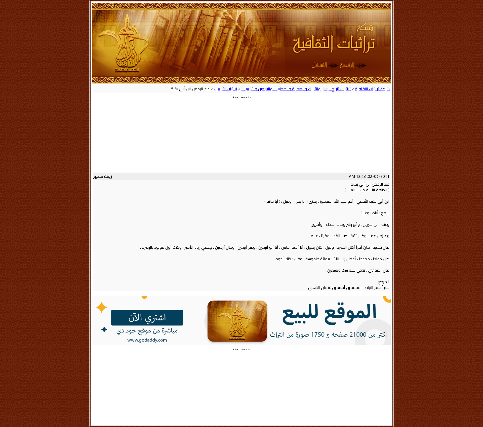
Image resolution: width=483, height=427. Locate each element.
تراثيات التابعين (225, 89)
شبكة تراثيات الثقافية (372, 89)
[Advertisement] (241, 137)
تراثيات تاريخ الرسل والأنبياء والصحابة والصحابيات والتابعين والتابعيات (296, 89)
